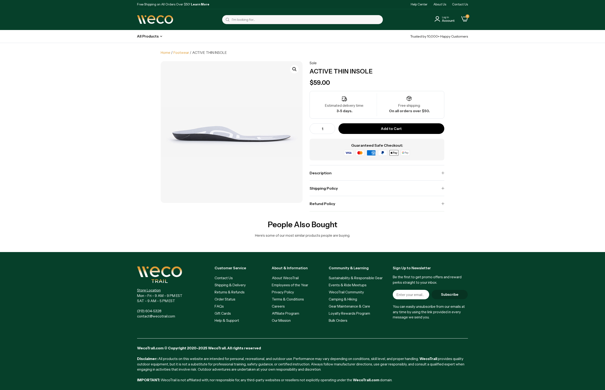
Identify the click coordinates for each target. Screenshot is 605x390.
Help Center (419, 4)
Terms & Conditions (288, 299)
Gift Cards (223, 313)
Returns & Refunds (230, 292)
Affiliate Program (285, 313)
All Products (148, 36)
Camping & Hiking (343, 299)
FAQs (219, 306)
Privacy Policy (283, 292)
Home (165, 52)
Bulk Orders (338, 320)
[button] (294, 69)
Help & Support (227, 320)
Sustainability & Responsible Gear (356, 278)
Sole (313, 63)
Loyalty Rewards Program (349, 313)
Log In (445, 17)
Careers (278, 306)
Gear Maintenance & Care (349, 306)
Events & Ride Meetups (348, 285)
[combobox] (302, 19)
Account (448, 20)
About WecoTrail (285, 278)
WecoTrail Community (346, 292)
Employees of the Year (290, 285)
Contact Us (460, 4)
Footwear (181, 52)
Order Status (225, 299)
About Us (439, 4)
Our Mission (281, 320)
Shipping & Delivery (230, 285)
